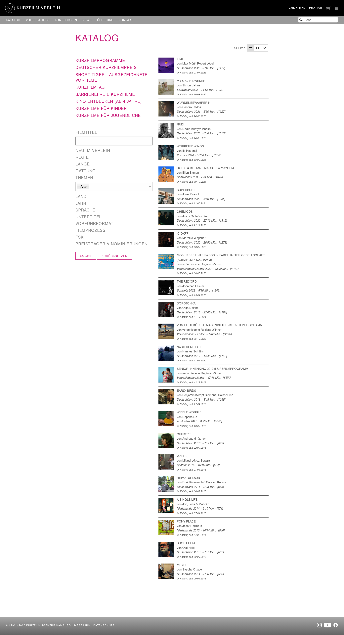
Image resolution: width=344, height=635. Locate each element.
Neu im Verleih (92, 150)
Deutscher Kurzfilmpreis (106, 67)
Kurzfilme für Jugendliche (108, 115)
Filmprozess (90, 230)
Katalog (13, 20)
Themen (84, 177)
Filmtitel (86, 132)
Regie (82, 157)
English (315, 8)
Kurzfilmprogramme (100, 60)
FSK (79, 237)
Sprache (85, 210)
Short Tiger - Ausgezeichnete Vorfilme (111, 77)
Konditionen (66, 20)
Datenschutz (103, 625)
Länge (82, 164)
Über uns (105, 20)
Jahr (80, 203)
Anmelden (297, 8)
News (87, 20)
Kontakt (126, 20)
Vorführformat (94, 223)
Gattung (85, 171)
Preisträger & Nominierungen (111, 244)
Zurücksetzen (114, 256)
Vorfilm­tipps (38, 20)
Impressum (82, 625)
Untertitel (88, 217)
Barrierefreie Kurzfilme (105, 94)
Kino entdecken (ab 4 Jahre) (108, 101)
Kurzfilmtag (90, 87)
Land (81, 196)
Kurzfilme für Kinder (101, 108)
